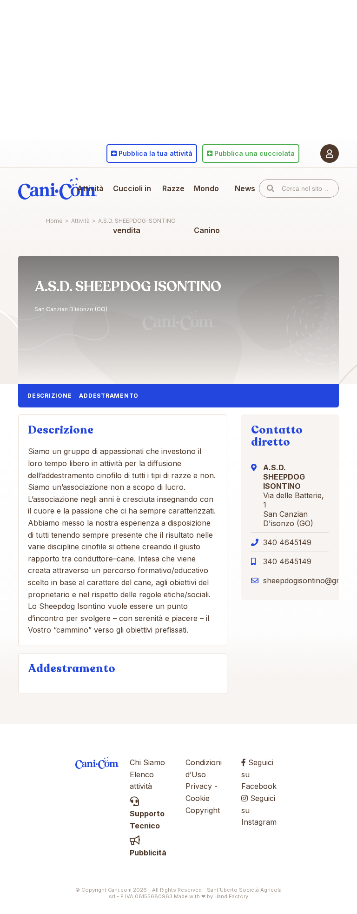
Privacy (198, 786)
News (245, 188)
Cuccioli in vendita (132, 209)
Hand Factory (231, 896)
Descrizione (49, 395)
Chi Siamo (147, 762)
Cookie (197, 798)
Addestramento (109, 395)
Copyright (202, 810)
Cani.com (57, 188)
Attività (90, 188)
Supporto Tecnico (147, 819)
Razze (173, 188)
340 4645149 (287, 542)
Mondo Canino (207, 209)
